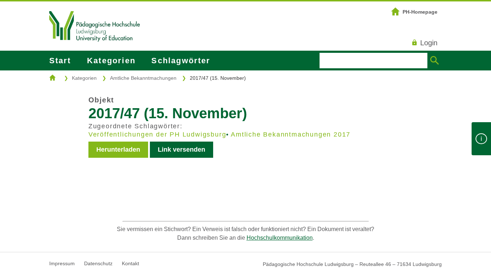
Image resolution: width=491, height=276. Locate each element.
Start (60, 60)
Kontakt (130, 263)
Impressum (62, 263)
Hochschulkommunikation (280, 238)
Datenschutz (98, 263)
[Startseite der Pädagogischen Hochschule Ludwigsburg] (94, 50)
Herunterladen (118, 149)
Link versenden (181, 149)
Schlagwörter (180, 60)
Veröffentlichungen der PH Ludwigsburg (157, 134)
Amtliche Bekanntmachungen (143, 78)
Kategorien (111, 60)
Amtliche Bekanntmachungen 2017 (290, 134)
